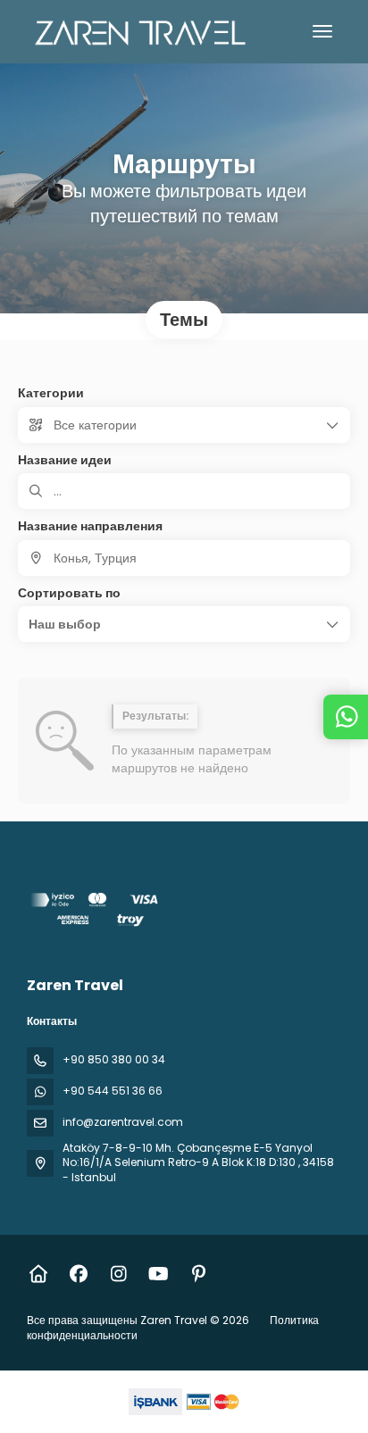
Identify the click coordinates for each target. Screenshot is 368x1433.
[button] (184, 624)
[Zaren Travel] (95, 912)
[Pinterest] (199, 1274)
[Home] (38, 1274)
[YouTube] (158, 1274)
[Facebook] (78, 1274)
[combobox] (184, 558)
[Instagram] (118, 1274)
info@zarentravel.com (123, 1121)
